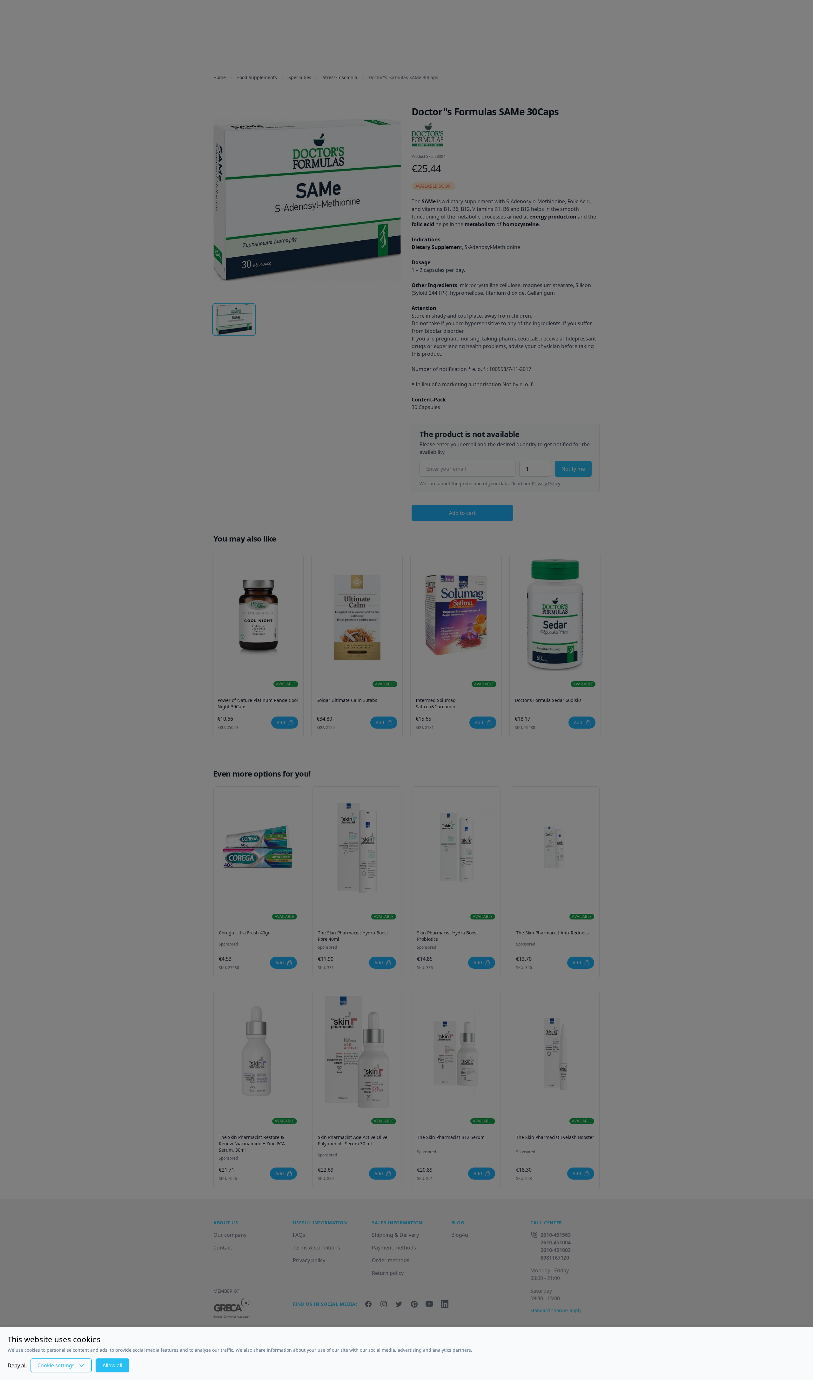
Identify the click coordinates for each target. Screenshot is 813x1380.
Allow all (112, 1365)
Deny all (17, 1365)
